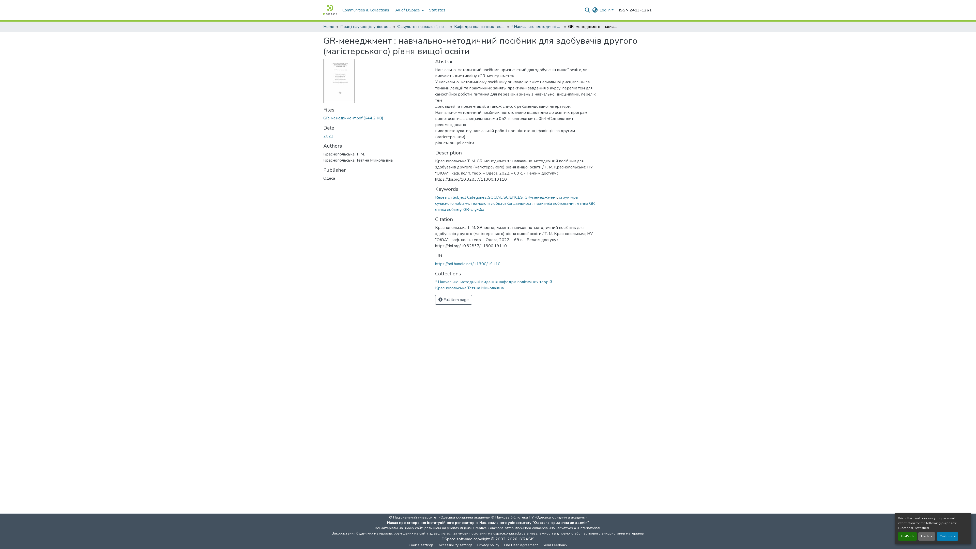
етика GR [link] (586, 203)
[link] (376, 118)
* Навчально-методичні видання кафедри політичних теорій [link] (536, 26)
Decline (926, 536)
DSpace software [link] (456, 539)
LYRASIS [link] (526, 539)
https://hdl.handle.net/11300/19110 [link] (467, 264)
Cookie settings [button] (421, 545)
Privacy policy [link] (488, 545)
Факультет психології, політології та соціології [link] (422, 26)
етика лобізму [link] (448, 209)
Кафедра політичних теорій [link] (479, 26)
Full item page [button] (456, 300)
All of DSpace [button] (407, 10)
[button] (330, 10)
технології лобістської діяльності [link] (501, 203)
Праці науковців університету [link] (365, 26)
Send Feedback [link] (555, 545)
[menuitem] (409, 10)
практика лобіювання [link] (554, 203)
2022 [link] (328, 136)
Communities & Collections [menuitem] (365, 10)
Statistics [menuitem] (437, 10)
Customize (947, 536)
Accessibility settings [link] (455, 545)
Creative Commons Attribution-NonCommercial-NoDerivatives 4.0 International (536, 528)
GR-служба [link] (473, 209)
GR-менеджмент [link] (541, 197)
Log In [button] (606, 10)
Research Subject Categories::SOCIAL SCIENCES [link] (479, 197)
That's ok (907, 536)
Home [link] (328, 26)
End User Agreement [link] (521, 545)
